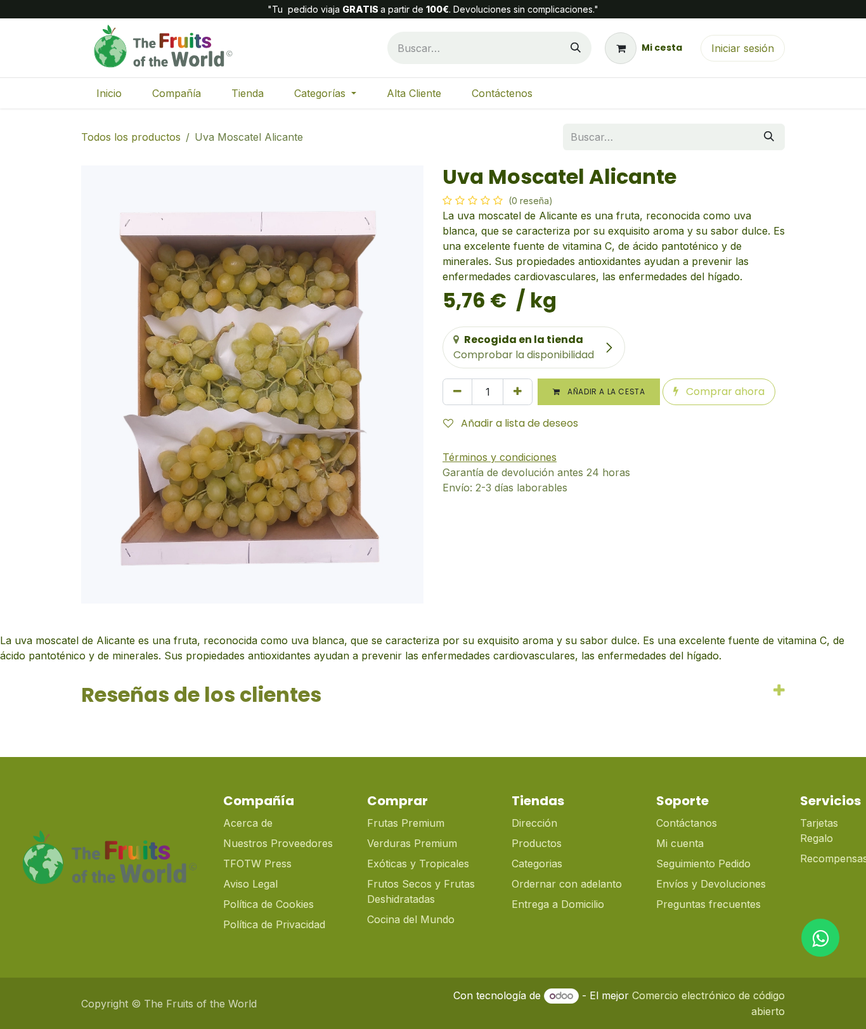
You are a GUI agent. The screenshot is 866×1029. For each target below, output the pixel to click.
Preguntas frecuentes (708, 904)
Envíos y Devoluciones (711, 883)
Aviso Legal (250, 883)
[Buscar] (575, 48)
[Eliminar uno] (457, 392)
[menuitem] (109, 93)
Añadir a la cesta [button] (605, 391)
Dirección (534, 823)
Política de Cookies (268, 904)
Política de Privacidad (274, 924)
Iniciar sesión (742, 48)
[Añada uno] (518, 392)
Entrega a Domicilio (558, 904)
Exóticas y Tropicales (418, 863)
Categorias (537, 863)
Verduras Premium (413, 843)
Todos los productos (131, 137)
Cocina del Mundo (411, 919)
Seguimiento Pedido (703, 863)
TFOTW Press (257, 863)
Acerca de (248, 823)
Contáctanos (686, 823)
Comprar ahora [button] (724, 391)
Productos (537, 843)
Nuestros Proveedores (278, 843)
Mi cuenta (680, 843)
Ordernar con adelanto (567, 883)
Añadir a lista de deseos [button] (518, 423)
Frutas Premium (405, 823)
